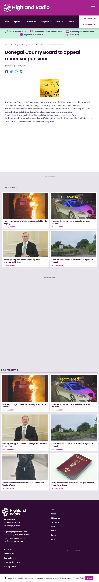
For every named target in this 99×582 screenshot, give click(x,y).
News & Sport (16, 45)
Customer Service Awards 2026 (48, 32)
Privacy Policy (10, 566)
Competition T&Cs (12, 562)
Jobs (53, 539)
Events (59, 21)
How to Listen (10, 558)
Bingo (53, 535)
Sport (17, 21)
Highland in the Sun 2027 (35, 34)
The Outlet (74, 34)
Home (7, 45)
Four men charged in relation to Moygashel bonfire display (25, 222)
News (6, 21)
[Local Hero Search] (6, 31)
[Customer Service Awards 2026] (31, 31)
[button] (6, 72)
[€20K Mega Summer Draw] (67, 31)
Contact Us (9, 554)
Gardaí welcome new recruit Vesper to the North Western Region (23, 484)
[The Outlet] (66, 34)
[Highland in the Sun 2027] (21, 34)
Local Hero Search (17, 32)
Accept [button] (89, 578)
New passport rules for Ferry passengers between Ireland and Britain (72, 484)
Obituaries (30, 21)
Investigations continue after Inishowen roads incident (71, 222)
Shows (70, 21)
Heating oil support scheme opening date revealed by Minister (22, 260)
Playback (46, 21)
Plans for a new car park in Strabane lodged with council (72, 260)
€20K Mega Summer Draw (82, 32)
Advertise (8, 549)
